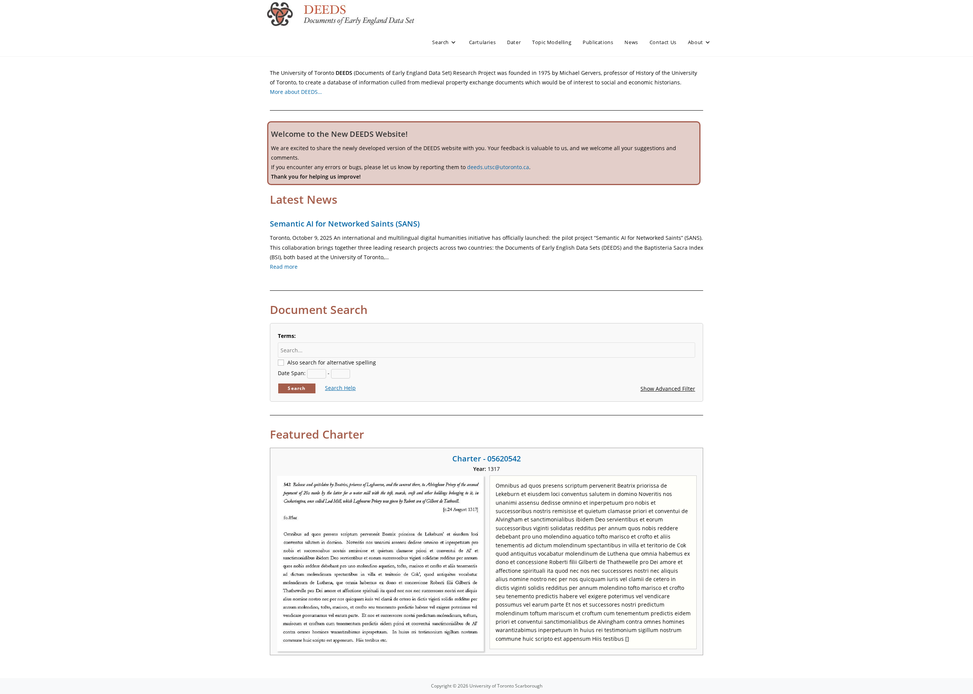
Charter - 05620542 (486, 458)
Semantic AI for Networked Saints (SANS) (345, 224)
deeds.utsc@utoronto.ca (498, 167)
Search (297, 388)
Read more (284, 266)
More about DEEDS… (296, 91)
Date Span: (292, 373)
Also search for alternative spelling (331, 362)
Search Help (340, 387)
